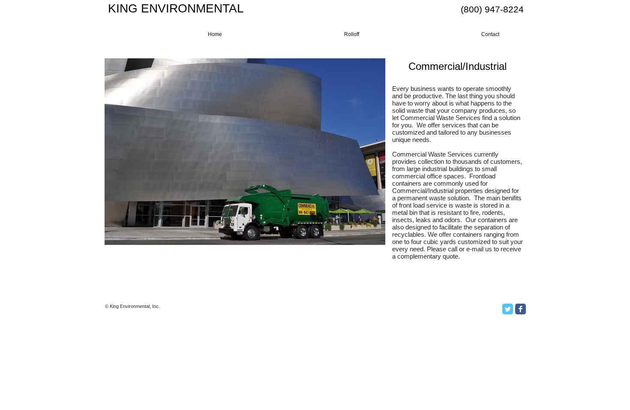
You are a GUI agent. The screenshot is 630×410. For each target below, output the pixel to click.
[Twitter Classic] (507, 309)
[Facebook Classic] (520, 309)
